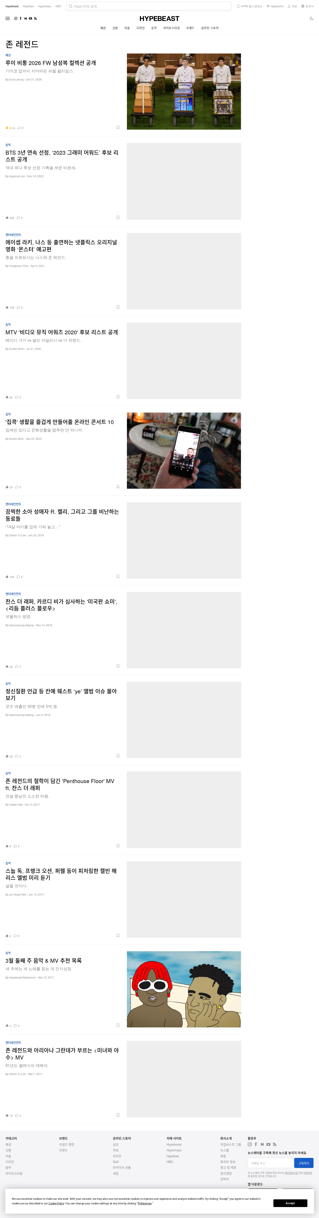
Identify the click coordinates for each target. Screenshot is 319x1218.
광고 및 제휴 (228, 1167)
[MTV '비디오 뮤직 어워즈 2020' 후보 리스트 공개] (184, 361)
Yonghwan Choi (18, 266)
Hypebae (173, 1156)
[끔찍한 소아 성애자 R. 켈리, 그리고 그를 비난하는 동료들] (184, 540)
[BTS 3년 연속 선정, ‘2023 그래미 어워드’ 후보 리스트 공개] (184, 181)
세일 (116, 1173)
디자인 (141, 28)
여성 (116, 1150)
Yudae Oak (15, 804)
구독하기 (304, 1163)
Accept (290, 1203)
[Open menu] (7, 18)
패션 (103, 28)
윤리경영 (226, 1173)
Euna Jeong (16, 79)
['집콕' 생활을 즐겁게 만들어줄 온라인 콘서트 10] (184, 450)
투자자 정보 (227, 1161)
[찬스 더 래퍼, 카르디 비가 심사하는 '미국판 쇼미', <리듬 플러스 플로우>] (184, 630)
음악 (154, 28)
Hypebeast (174, 1144)
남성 (116, 1144)
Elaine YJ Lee (17, 535)
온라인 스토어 (210, 28)
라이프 (117, 1156)
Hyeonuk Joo (17, 176)
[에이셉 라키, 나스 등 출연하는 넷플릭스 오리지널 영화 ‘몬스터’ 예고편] (184, 271)
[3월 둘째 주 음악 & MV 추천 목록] (184, 989)
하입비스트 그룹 (230, 1144)
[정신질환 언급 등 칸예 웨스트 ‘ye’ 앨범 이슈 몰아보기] (184, 720)
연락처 (224, 1179)
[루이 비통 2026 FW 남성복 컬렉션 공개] (184, 91)
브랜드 (190, 28)
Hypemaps (174, 1150)
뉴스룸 (224, 1150)
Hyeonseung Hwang (21, 625)
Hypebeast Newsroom (22, 977)
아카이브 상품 (122, 1167)
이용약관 (307, 1173)
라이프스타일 (171, 28)
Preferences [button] (145, 1203)
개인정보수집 (291, 1173)
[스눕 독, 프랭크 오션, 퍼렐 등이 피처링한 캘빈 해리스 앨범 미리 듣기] (184, 899)
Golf (116, 1161)
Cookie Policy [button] (56, 1203)
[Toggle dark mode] (311, 18)
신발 (115, 28)
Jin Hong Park (17, 894)
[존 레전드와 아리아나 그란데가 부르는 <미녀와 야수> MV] (184, 1079)
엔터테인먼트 (13, 235)
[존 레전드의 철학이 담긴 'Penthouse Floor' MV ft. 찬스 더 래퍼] (184, 809)
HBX (170, 1161)
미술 (127, 28)
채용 (223, 1156)
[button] (73, 127)
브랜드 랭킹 (66, 1144)
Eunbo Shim (16, 349)
